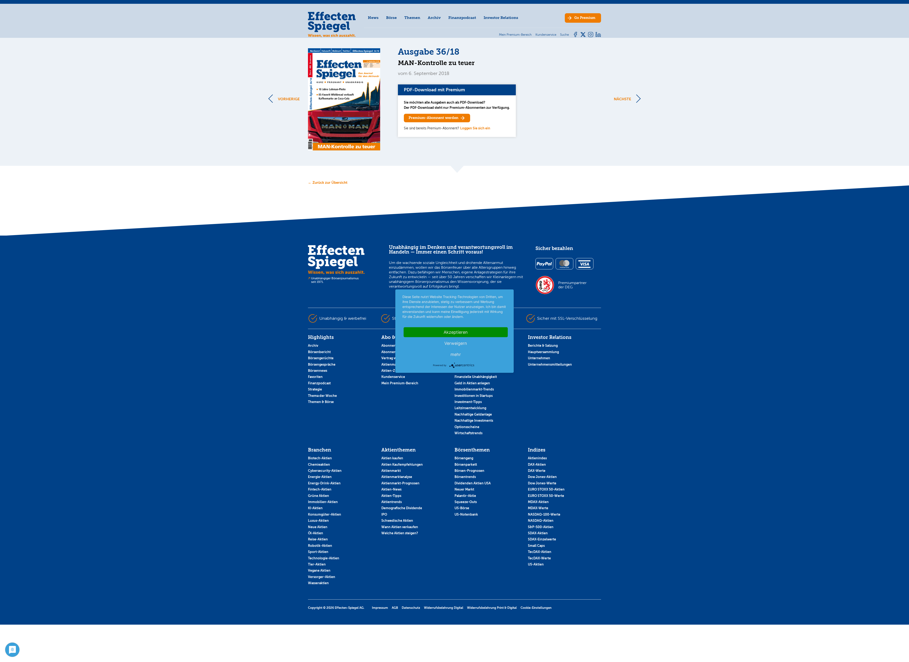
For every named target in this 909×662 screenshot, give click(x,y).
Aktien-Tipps (391, 496)
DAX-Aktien (537, 464)
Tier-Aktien (317, 564)
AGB (395, 607)
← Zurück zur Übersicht (328, 182)
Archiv (434, 17)
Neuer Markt (464, 489)
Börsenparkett (465, 464)
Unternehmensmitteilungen (550, 364)
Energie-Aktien (320, 477)
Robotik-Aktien (320, 546)
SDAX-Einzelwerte (542, 539)
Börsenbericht (319, 352)
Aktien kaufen (392, 458)
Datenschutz (411, 607)
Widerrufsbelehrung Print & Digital (492, 607)
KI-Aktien (315, 508)
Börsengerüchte (321, 358)
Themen (412, 17)
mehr (455, 354)
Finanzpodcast (462, 17)
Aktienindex (537, 458)
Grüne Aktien (318, 496)
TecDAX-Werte (539, 558)
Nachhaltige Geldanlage (473, 414)
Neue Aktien (317, 527)
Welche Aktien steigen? (399, 533)
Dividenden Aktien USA (472, 483)
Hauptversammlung (543, 352)
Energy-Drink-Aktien (324, 483)
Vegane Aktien (319, 570)
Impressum (380, 607)
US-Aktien (536, 564)
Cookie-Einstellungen (536, 607)
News (373, 17)
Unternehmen (539, 358)
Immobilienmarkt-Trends (474, 389)
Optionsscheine (466, 427)
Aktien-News (391, 489)
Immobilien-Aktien (323, 502)
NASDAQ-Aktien (540, 520)
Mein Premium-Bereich (399, 383)
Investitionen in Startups (473, 396)
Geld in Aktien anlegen (472, 383)
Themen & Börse (321, 402)
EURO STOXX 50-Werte (546, 496)
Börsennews (317, 371)
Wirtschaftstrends (468, 433)
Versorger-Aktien (321, 577)
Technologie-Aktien (323, 558)
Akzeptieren (456, 331)
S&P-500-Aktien (540, 527)
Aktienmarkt (391, 471)
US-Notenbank (466, 514)
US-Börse (461, 508)
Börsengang (463, 458)
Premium (584, 18)
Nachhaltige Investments (473, 420)
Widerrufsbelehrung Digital (443, 607)
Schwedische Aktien (397, 520)
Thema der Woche (322, 396)
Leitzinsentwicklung (470, 408)
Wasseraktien (318, 583)
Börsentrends (465, 477)
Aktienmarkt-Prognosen (400, 483)
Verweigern (455, 343)
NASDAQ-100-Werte (544, 514)
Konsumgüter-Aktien (324, 514)
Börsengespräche (321, 364)
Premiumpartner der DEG (572, 285)
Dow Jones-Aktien (542, 477)
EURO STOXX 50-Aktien (546, 489)
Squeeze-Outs (465, 502)
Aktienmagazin (393, 364)
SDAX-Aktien (538, 533)
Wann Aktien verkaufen (399, 527)
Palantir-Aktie (465, 496)
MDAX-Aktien (538, 502)
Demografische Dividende (401, 508)
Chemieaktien (319, 464)
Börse (391, 17)
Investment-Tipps (468, 402)
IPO (384, 514)
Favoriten (315, 377)
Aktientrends (391, 502)
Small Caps (536, 546)
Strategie (315, 389)
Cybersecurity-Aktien (325, 471)
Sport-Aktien (318, 552)
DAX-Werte (536, 471)
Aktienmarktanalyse (396, 477)
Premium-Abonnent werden (433, 118)
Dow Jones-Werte (542, 483)
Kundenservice (393, 377)
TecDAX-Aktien (539, 552)
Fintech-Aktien (319, 489)
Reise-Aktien (318, 539)
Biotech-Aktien (320, 458)
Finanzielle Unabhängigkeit (475, 377)
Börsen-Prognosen (469, 471)
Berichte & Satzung (543, 345)
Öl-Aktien (315, 533)
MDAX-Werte (538, 508)
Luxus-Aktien (318, 520)
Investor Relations (501, 17)
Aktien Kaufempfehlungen (402, 464)
